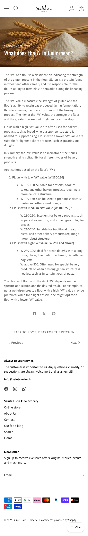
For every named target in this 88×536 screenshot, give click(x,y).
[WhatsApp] (24, 388)
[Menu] (6, 8)
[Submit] (82, 475)
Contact (9, 419)
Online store (12, 407)
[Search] (15, 8)
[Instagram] (15, 388)
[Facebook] (6, 388)
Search (8, 432)
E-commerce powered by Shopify (57, 520)
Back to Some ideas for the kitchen (44, 332)
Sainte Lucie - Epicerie (25, 520)
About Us (10, 413)
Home (8, 438)
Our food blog (13, 425)
